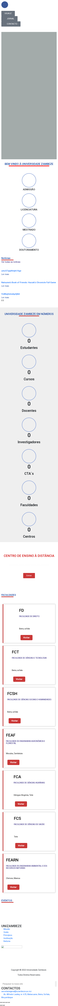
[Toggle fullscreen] (6, 1002)
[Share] (4, 1002)
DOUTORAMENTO (29, 249)
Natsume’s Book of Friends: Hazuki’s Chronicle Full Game (28, 282)
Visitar (26, 637)
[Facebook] (4, 4)
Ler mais (5, 274)
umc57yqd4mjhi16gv (11, 271)
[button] (8, 13)
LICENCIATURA (29, 209)
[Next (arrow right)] (4, 1005)
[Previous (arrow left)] (1, 1005)
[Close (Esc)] (1, 1002)
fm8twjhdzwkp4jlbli (10, 294)
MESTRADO (29, 229)
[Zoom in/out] (9, 1002)
